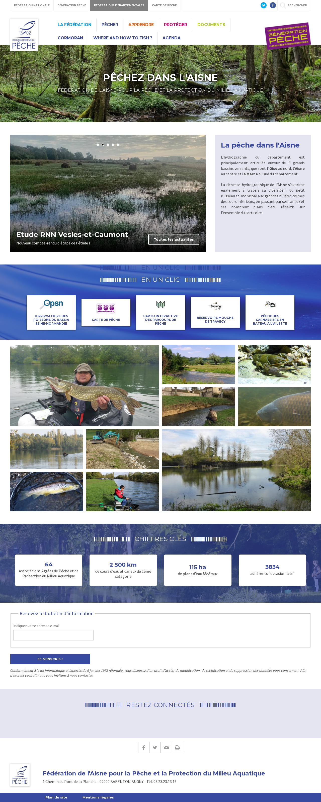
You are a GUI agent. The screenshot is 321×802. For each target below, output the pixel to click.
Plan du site (56, 797)
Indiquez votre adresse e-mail (36, 625)
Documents (211, 24)
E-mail (166, 747)
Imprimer (177, 747)
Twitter (154, 747)
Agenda (172, 38)
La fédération (74, 24)
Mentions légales (98, 797)
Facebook (143, 747)
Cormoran (70, 38)
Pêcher (110, 24)
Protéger (175, 24)
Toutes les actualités (174, 239)
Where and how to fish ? (122, 38)
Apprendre (141, 24)
